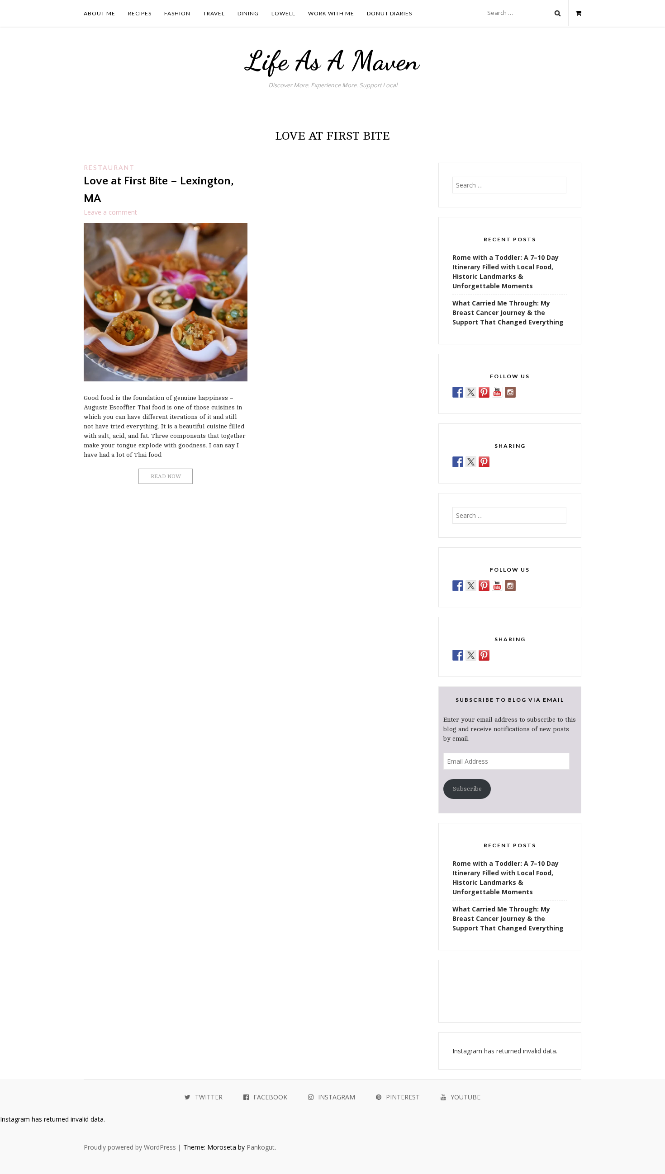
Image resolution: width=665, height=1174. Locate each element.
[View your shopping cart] (574, 13)
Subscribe (467, 788)
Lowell (283, 13)
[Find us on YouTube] (497, 392)
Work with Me (331, 13)
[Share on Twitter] (471, 461)
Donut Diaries (389, 13)
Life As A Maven (332, 60)
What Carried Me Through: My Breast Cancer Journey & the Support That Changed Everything (508, 312)
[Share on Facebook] (457, 461)
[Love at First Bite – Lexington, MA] (165, 379)
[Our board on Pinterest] (484, 392)
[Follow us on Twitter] (471, 392)
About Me (99, 13)
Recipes (140, 13)
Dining (248, 13)
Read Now (166, 476)
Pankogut (261, 1147)
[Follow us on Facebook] (457, 392)
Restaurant (109, 167)
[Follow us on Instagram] (510, 392)
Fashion (177, 13)
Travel (214, 13)
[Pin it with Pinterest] (484, 461)
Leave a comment (110, 212)
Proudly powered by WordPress (130, 1147)
